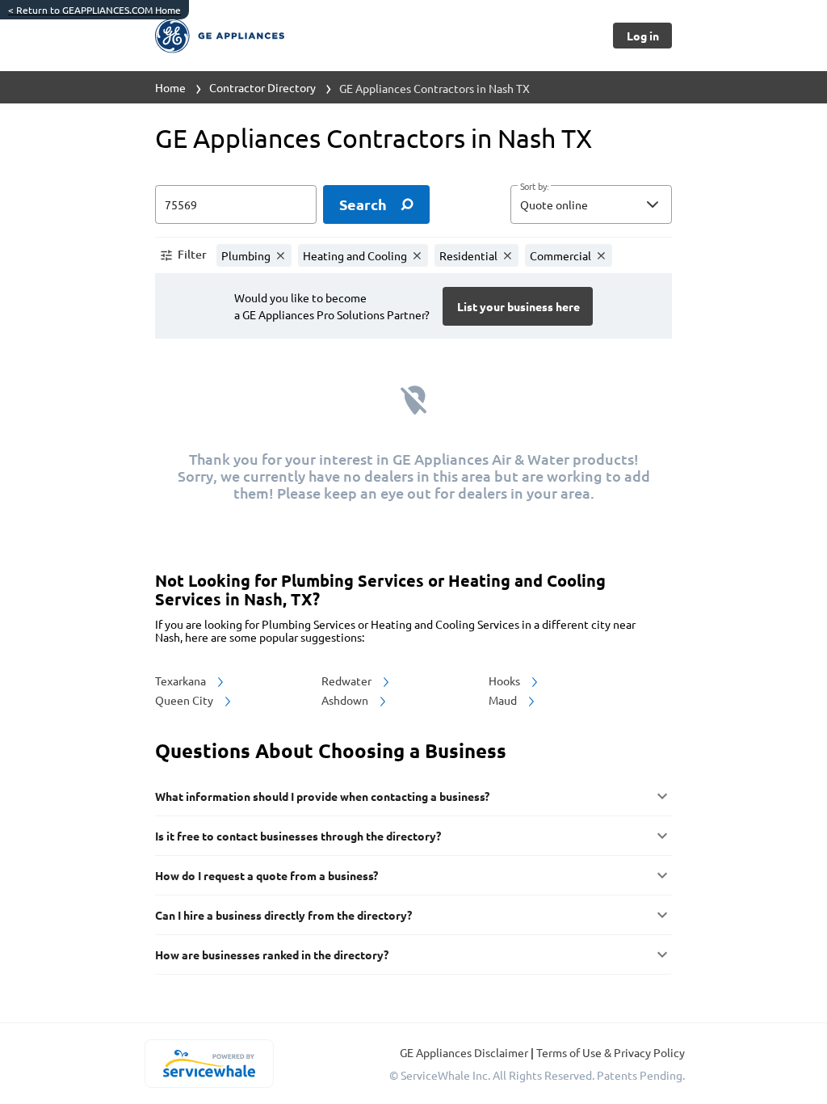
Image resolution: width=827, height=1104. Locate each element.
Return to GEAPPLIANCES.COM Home (94, 9)
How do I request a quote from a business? (266, 875)
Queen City (185, 700)
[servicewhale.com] (208, 1063)
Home (170, 87)
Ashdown (346, 700)
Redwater (347, 680)
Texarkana (181, 680)
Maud (504, 700)
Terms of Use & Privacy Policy (610, 1052)
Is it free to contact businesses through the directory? (298, 835)
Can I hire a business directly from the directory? (283, 915)
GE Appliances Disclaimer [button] (465, 1052)
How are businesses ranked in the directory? (271, 954)
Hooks (506, 680)
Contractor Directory (262, 87)
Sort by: (534, 186)
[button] (591, 204)
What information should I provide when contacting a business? (322, 796)
